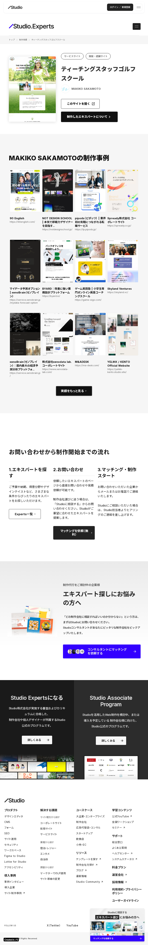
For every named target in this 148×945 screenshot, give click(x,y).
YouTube (72, 925)
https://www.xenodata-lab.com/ (55, 370)
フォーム (9, 827)
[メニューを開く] (138, 7)
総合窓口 (117, 842)
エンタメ (45, 853)
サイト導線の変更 (50, 878)
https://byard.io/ (51, 296)
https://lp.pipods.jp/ (85, 229)
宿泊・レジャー (48, 848)
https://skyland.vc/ (117, 292)
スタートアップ (84, 833)
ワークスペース (12, 850)
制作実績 (23, 39)
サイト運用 (10, 838)
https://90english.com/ (22, 221)
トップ (12, 39)
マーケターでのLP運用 (53, 873)
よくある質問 (119, 847)
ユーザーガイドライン (125, 900)
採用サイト (46, 828)
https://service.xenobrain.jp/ (25, 374)
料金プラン (119, 867)
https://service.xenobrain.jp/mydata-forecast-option (25, 301)
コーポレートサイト (51, 823)
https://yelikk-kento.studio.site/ (117, 370)
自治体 (44, 859)
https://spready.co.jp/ (119, 225)
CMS (7, 821)
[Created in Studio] (11, 939)
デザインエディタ (13, 816)
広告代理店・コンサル (88, 827)
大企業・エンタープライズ (90, 816)
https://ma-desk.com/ (87, 365)
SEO (7, 833)
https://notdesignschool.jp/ (57, 229)
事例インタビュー (14, 881)
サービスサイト (48, 834)
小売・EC (81, 844)
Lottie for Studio (15, 861)
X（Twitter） (54, 925)
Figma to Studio (14, 855)
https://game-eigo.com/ (88, 300)
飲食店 (80, 838)
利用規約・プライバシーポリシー (127, 891)
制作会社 (81, 821)
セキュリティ (11, 844)
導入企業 (9, 887)
